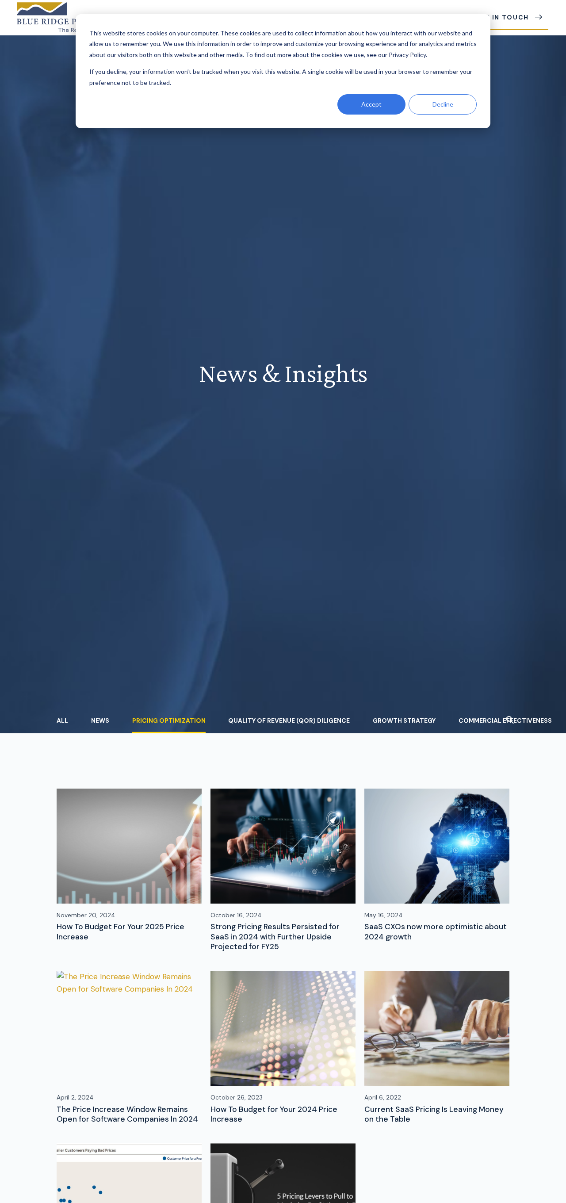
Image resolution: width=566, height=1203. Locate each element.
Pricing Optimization (169, 720)
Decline (442, 104)
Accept (371, 104)
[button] (510, 721)
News (100, 720)
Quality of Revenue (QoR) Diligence (289, 720)
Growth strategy (404, 720)
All (62, 720)
